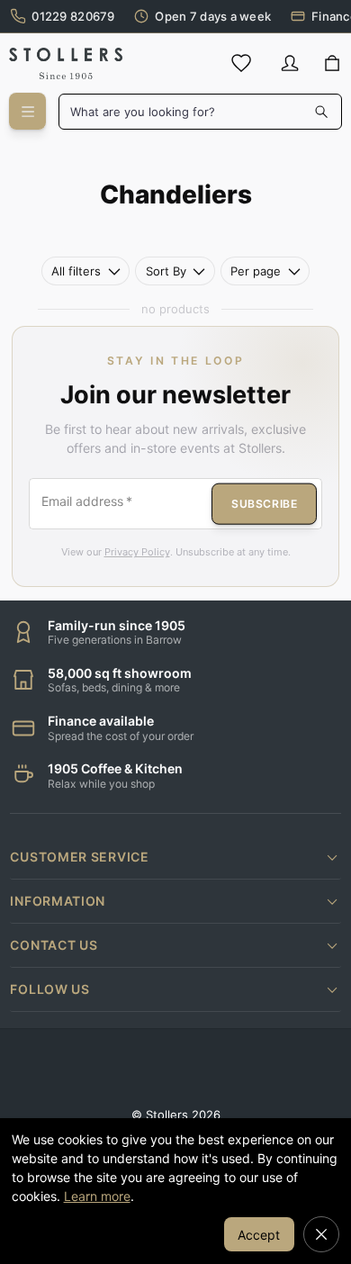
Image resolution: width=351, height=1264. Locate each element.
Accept (259, 1234)
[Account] (290, 63)
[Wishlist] (241, 63)
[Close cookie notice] (321, 1234)
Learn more (97, 1196)
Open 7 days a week (213, 16)
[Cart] (332, 64)
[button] (175, 857)
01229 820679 (73, 16)
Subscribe (264, 503)
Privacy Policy (137, 552)
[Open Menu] (27, 111)
